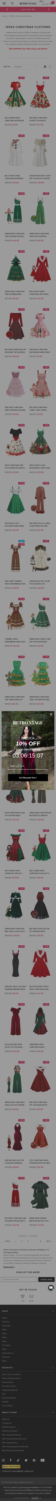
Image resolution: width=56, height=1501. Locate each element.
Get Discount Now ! (28, 777)
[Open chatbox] (51, 1288)
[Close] (51, 714)
